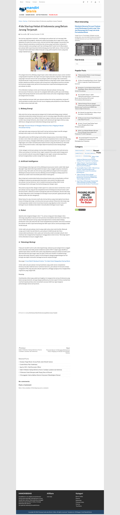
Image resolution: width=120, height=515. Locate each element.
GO (99, 64)
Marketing (78, 500)
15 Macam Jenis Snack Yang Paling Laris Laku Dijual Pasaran (89, 118)
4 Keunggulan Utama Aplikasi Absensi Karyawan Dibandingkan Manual (40, 375)
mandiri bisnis (35, 505)
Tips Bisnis (79, 506)
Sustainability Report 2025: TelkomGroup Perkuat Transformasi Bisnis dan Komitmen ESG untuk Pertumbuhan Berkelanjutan (87, 97)
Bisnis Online (79, 496)
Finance (78, 498)
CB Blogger (78, 512)
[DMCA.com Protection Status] (80, 210)
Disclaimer (42, 2)
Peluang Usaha (80, 502)
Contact (35, 2)
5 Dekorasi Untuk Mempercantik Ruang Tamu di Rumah (36, 372)
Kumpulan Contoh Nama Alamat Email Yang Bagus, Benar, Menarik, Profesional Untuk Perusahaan (88, 89)
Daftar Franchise (42, 15)
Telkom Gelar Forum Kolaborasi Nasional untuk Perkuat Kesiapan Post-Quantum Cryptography (88, 159)
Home (22, 15)
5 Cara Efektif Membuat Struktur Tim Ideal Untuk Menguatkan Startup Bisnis (47, 261)
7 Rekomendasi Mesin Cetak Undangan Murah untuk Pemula (89, 75)
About (21, 2)
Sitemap (28, 2)
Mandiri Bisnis (30, 15)
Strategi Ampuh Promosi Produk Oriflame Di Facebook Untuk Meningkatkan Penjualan (86, 139)
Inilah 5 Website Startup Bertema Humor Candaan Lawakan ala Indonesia (30, 350)
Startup (25, 21)
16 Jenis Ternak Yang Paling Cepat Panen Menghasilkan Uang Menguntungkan (86, 125)
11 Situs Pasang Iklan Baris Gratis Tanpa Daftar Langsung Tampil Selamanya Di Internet (88, 82)
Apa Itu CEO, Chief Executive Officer (30, 367)
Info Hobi (49, 496)
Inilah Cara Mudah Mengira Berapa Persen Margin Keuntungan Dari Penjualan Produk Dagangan (86, 132)
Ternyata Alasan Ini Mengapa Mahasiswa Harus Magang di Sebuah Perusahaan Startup (58, 351)
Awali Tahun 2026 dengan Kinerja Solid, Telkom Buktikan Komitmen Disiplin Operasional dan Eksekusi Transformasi (87, 182)
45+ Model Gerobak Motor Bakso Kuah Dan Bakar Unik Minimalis (89, 113)
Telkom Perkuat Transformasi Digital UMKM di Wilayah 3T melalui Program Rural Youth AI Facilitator (87, 164)
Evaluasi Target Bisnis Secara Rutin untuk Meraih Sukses (36, 362)
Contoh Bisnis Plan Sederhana (28, 364)
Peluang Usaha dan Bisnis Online (47, 512)
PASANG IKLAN (53, 15)
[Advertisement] (45, 298)
